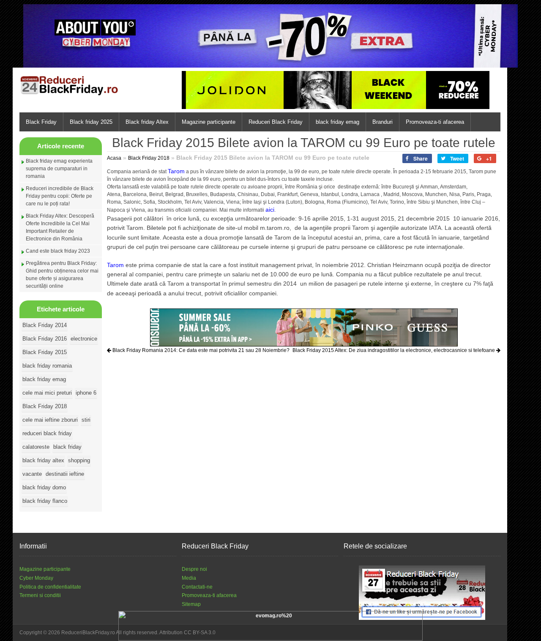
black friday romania (47, 366)
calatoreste (35, 447)
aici (269, 209)
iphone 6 (86, 393)
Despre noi (194, 569)
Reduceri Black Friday (276, 122)
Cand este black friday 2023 (58, 251)
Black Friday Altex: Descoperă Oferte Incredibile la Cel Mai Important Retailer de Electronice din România (60, 227)
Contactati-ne (197, 587)
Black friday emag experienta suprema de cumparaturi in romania (59, 168)
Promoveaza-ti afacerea (435, 122)
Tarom (176, 171)
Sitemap (191, 604)
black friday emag (337, 122)
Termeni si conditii (40, 595)
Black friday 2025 (91, 122)
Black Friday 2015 (44, 352)
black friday (67, 447)
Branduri (382, 122)
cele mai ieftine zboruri (50, 420)
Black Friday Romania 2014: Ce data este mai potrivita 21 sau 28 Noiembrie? (200, 350)
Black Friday (41, 122)
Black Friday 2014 (44, 325)
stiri (86, 420)
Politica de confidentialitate (50, 587)
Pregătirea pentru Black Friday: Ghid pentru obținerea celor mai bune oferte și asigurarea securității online (62, 274)
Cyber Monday (36, 578)
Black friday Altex (147, 122)
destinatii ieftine (65, 474)
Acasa (114, 158)
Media (189, 578)
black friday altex (43, 460)
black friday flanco (44, 501)
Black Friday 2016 (44, 339)
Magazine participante (208, 122)
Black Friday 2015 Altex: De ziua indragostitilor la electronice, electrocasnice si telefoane (394, 350)
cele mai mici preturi (47, 393)
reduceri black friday (47, 433)
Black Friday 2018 (44, 406)
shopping (79, 460)
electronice (84, 339)
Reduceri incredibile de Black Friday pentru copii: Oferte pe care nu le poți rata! (59, 196)
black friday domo (44, 487)
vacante (32, 474)
